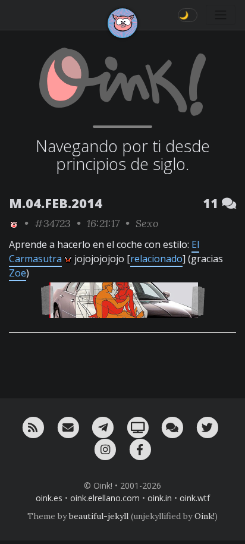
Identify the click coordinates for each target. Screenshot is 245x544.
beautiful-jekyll (98, 516)
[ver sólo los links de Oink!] (13, 223)
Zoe (17, 272)
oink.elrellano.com (105, 498)
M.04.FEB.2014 (55, 203)
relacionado (156, 258)
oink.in (159, 498)
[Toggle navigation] (220, 15)
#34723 (52, 223)
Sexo (147, 223)
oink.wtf (195, 498)
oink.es (49, 498)
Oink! (204, 516)
